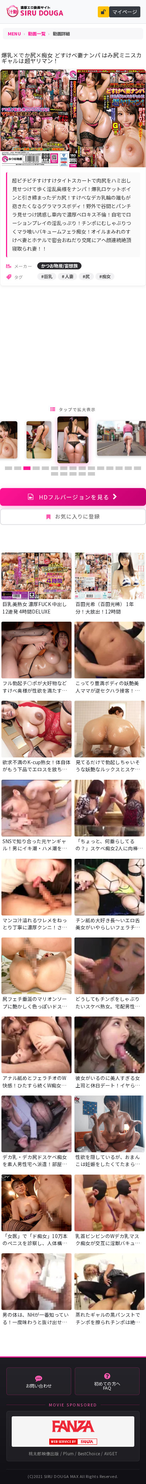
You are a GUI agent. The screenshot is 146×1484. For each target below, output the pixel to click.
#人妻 (67, 276)
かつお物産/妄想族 (59, 266)
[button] (8, 468)
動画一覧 (36, 34)
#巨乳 (47, 276)
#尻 (86, 276)
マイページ (124, 11)
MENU (14, 34)
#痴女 (105, 276)
